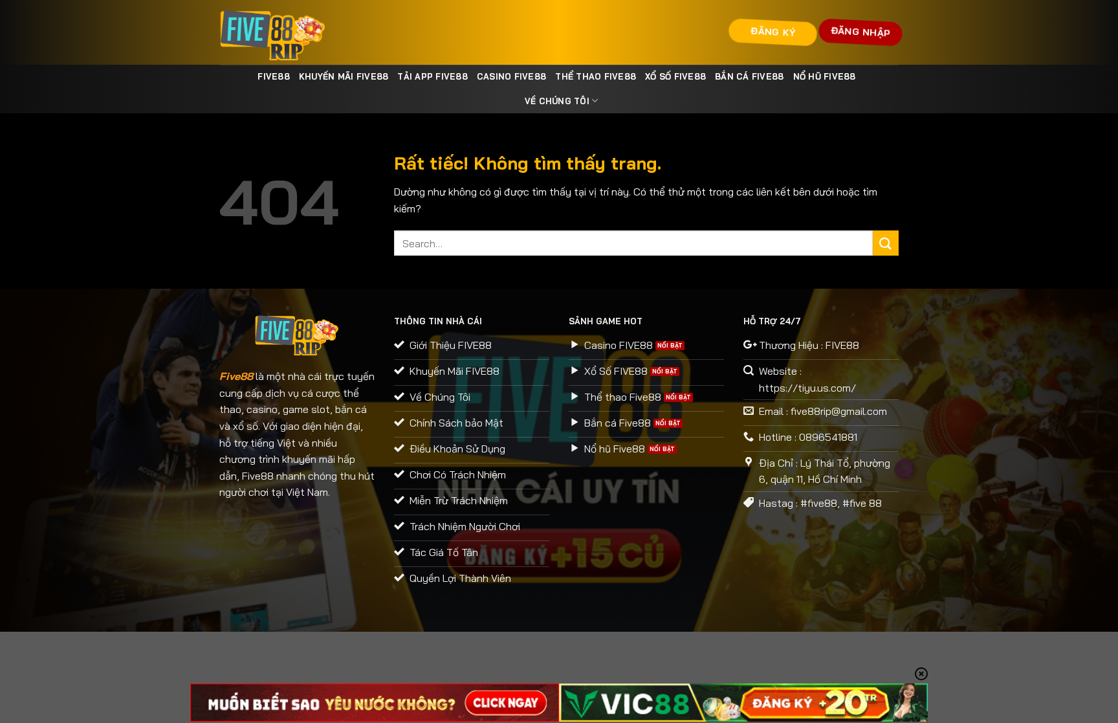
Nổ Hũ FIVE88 (824, 76)
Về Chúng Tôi (557, 101)
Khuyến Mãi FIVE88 (343, 76)
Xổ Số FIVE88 (675, 76)
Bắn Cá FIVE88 (749, 76)
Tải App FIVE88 (432, 76)
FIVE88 (274, 76)
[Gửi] (886, 243)
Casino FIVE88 (511, 76)
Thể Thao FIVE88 (595, 76)
